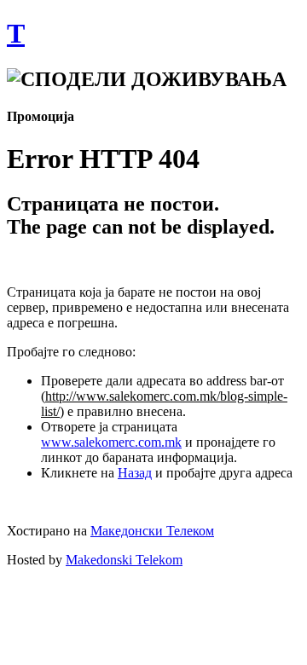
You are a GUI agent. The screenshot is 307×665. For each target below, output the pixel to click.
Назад (135, 473)
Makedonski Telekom (124, 559)
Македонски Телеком (152, 530)
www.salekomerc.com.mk (111, 442)
